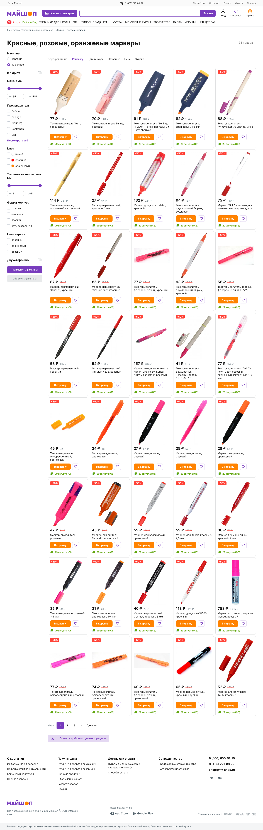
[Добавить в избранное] (75, 137)
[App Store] (119, 813)
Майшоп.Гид (29, 22)
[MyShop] (19, 805)
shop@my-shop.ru (222, 769)
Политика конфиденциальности (26, 768)
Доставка (214, 3)
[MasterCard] (248, 814)
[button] (14, 111)
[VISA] (239, 814)
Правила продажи (69, 773)
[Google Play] (142, 813)
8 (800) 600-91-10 (222, 758)
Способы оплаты (118, 772)
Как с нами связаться (20, 773)
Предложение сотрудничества (177, 763)
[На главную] (21, 13)
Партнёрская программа (174, 768)
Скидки (239, 3)
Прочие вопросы (17, 778)
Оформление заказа (70, 778)
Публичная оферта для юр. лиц (77, 768)
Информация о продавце (22, 763)
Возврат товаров (68, 783)
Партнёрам (199, 3)
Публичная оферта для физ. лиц (77, 763)
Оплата (227, 3)
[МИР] (228, 814)
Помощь (251, 3)
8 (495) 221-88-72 (134, 3)
